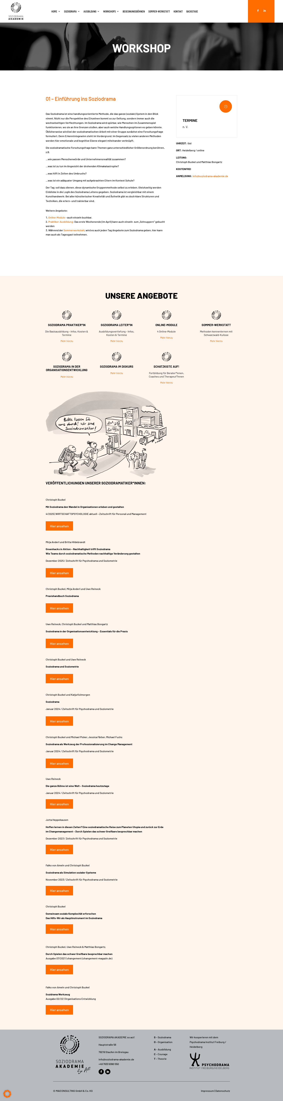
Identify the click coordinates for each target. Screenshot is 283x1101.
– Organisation (163, 1042)
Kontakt (178, 11)
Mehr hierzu (66, 340)
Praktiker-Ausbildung (60, 221)
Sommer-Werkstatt (159, 11)
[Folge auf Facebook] (258, 10)
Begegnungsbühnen (134, 11)
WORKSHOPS (109, 11)
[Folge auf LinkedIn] (264, 10)
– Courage (161, 1054)
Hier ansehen (59, 526)
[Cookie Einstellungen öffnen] (7, 1096)
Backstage (192, 11)
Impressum (207, 1090)
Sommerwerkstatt (74, 230)
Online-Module (57, 217)
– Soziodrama (162, 1037)
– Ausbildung (162, 1049)
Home (54, 11)
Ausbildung (90, 11)
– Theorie (160, 1058)
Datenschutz (222, 1090)
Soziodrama (70, 11)
